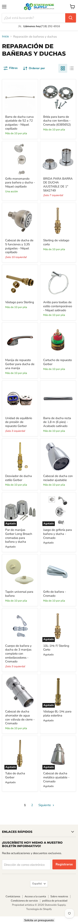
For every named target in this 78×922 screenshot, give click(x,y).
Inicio (5, 36)
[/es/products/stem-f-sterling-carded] (20, 282)
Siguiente (45, 805)
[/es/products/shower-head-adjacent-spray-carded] (58, 456)
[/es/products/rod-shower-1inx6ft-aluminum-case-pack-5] (58, 398)
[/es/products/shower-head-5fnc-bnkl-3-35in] (20, 220)
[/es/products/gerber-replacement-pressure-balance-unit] (20, 398)
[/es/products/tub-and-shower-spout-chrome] (58, 572)
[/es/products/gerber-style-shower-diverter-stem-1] (20, 456)
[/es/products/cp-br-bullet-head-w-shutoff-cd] (20, 692)
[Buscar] (70, 18)
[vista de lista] (71, 68)
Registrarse (64, 864)
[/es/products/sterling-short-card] (58, 220)
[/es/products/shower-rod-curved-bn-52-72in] (20, 97)
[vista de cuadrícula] (62, 68)
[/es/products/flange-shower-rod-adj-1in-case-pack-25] (58, 159)
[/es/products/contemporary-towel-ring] (58, 282)
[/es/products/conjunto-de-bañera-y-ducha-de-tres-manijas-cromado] (20, 626)
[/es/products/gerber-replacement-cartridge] (58, 340)
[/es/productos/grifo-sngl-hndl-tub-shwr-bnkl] (20, 159)
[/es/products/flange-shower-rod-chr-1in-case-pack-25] (58, 97)
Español (37, 883)
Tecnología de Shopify (39, 909)
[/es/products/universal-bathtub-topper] (20, 572)
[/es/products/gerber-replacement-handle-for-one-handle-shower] (20, 340)
